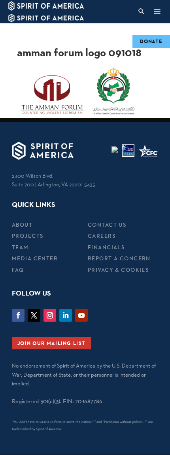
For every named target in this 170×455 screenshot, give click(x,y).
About (22, 224)
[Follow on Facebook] (18, 315)
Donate (151, 41)
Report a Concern (119, 258)
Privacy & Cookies (118, 269)
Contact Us (107, 224)
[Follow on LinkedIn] (65, 315)
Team (20, 247)
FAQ (18, 269)
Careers (101, 235)
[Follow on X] (34, 315)
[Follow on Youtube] (81, 315)
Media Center (35, 258)
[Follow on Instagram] (49, 315)
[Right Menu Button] (157, 11)
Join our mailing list (51, 343)
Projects (27, 235)
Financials (106, 247)
